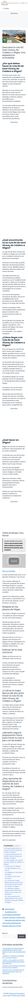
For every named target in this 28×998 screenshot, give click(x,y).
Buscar (5, 933)
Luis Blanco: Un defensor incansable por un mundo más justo (13, 956)
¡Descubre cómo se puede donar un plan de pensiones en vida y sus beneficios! (13, 971)
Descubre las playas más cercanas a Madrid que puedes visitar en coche (13, 923)
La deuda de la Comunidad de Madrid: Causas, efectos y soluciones (13, 914)
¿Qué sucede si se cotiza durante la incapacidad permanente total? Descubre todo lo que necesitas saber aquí (14, 950)
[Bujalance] (14, 3)
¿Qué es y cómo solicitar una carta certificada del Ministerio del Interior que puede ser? (13, 961)
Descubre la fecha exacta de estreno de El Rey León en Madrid (13, 966)
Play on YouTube (8, 571)
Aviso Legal (7, 995)
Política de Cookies (18, 995)
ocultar (17, 846)
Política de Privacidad (16, 993)
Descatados (10, 909)
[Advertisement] (14, 20)
